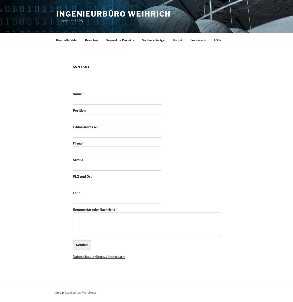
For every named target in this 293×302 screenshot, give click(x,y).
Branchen (91, 40)
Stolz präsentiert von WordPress (75, 292)
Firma (78, 143)
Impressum (198, 40)
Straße (78, 160)
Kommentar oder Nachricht (95, 209)
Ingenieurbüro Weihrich (113, 14)
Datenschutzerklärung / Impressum (99, 257)
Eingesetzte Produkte (119, 40)
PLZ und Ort (82, 176)
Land (77, 193)
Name (78, 94)
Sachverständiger (154, 40)
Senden (82, 245)
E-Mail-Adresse (86, 127)
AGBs (217, 40)
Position (79, 110)
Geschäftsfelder (67, 40)
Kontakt (178, 40)
